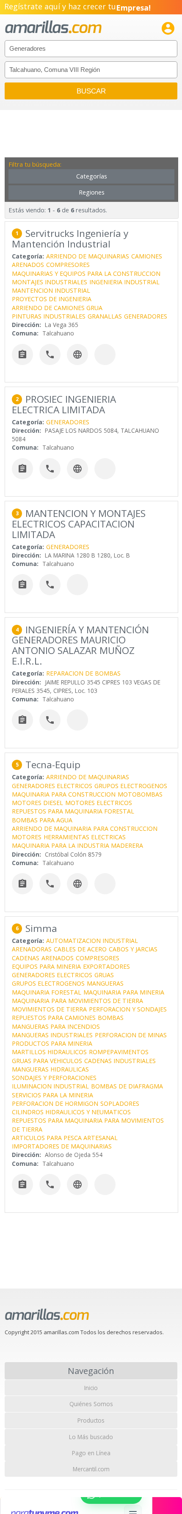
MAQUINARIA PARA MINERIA (123, 992)
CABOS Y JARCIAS (133, 949)
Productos (91, 1420)
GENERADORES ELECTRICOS (52, 786)
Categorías (91, 176)
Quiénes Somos (91, 1404)
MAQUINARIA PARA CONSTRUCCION (64, 794)
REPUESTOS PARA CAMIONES (54, 1018)
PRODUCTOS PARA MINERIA (52, 1043)
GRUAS (104, 975)
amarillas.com (53, 27)
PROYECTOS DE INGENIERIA (51, 299)
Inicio (91, 1388)
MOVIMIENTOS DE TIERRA (49, 1009)
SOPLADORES (119, 1103)
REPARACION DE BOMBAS (83, 673)
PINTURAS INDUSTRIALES (48, 316)
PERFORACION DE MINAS (131, 1035)
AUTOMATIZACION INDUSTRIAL (92, 941)
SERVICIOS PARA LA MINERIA (52, 1095)
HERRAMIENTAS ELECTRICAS (85, 837)
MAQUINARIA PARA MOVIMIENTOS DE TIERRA (77, 1001)
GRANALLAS (105, 316)
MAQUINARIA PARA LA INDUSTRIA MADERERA (77, 845)
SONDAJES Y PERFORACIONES (54, 1078)
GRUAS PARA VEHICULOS (47, 1061)
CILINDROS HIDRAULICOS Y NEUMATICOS (71, 1112)
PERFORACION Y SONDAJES (128, 1009)
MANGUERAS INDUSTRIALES (52, 1035)
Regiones (92, 192)
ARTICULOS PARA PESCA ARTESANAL (65, 1138)
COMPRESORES (68, 265)
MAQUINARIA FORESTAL (46, 992)
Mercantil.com (91, 1469)
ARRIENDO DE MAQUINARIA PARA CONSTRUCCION (84, 828)
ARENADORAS (32, 949)
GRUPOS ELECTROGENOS (130, 786)
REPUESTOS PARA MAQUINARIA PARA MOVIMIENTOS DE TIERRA (88, 1124)
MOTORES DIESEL (37, 803)
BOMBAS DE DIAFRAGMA (127, 1086)
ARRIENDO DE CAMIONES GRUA (57, 308)
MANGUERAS (105, 983)
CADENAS (25, 958)
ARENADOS (28, 265)
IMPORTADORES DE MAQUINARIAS (62, 1146)
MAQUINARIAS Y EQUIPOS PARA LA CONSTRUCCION (86, 273)
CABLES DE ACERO (80, 949)
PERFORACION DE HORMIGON (55, 1103)
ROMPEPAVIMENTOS (119, 1052)
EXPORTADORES (106, 966)
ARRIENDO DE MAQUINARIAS (87, 256)
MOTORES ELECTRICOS (98, 803)
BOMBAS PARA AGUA (42, 820)
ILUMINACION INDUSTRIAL (50, 1086)
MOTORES (26, 837)
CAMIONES (146, 256)
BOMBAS (111, 1018)
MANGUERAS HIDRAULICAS (50, 1069)
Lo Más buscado (91, 1437)
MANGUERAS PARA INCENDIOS (56, 1026)
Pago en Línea (91, 1453)
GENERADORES (145, 316)
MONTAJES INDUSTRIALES (49, 282)
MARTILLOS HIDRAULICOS (49, 1052)
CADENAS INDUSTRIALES (120, 1061)
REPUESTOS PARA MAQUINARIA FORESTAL (73, 811)
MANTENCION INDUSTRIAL (51, 290)
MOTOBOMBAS (140, 794)
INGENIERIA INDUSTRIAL (124, 282)
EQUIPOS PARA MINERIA (46, 966)
